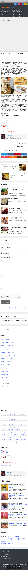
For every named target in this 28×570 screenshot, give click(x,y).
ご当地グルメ (21, 414)
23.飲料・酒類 (5, 371)
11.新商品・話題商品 (7, 346)
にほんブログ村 (4, 452)
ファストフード (21, 424)
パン (3, 424)
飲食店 (23, 439)
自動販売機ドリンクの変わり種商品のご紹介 (17, 523)
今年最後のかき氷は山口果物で (16, 218)
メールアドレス (4, 282)
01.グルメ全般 (10, 20)
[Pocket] (5, 157)
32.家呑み (4, 377)
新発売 (23, 434)
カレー (4, 419)
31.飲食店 (4, 374)
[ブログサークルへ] (14, 136)
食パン (16, 439)
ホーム (3, 20)
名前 (2, 276)
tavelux (25, 146)
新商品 (16, 434)
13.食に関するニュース (7, 352)
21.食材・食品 (5, 365)
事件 (11, 429)
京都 (16, 429)
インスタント (21, 417)
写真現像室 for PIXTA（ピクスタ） (9, 543)
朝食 (3, 437)
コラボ (22, 419)
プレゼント (5, 427)
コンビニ (4, 422)
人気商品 (23, 429)
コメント (2, 260)
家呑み (23, 432)
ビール (10, 424)
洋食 (9, 437)
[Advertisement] (14, 37)
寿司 (3, 434)
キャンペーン (13, 419)
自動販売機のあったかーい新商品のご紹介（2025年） (17, 496)
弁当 (9, 434)
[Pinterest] (21, 4)
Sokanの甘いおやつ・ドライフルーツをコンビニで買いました (17, 515)
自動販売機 (16, 437)
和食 (3, 432)
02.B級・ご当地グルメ (7, 342)
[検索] (26, 1)
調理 (3, 439)
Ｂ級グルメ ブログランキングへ (6, 465)
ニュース (22, 422)
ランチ (13, 427)
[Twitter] (15, 4)
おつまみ (4, 414)
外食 (10, 432)
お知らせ (12, 414)
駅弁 (3, 442)
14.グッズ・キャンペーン (8, 355)
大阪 (16, 432)
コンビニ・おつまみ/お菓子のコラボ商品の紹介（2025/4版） (17, 486)
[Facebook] (17, 4)
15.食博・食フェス (6, 358)
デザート (13, 422)
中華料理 (4, 429)
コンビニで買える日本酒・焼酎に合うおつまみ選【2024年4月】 (17, 505)
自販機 (24, 437)
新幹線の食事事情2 (13, 199)
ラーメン (22, 427)
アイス (4, 417)
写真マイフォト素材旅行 (13, 536)
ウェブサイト (3, 288)
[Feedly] (27, 4)
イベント (12, 417)
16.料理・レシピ (6, 361)
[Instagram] (19, 4)
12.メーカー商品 (6, 349)
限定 (9, 439)
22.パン (4, 368)
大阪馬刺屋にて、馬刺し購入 (15, 208)
